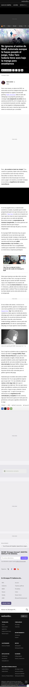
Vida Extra (17, 626)
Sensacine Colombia (19, 673)
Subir (23, 616)
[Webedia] (25, 1)
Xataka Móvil (5, 626)
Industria (4, 586)
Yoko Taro (10, 214)
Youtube (15, 569)
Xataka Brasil (5, 671)
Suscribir (24, 558)
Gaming (20, 26)
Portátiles (17, 589)
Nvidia (3, 595)
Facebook (13, 70)
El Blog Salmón (18, 656)
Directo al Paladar (6, 645)
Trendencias (4, 656)
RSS (18, 569)
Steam (9, 26)
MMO (3, 589)
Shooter (14, 26)
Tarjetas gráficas (19, 586)
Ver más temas (6, 603)
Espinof (16, 637)
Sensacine (17, 635)
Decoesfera (4, 658)
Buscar (26, 609)
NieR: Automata (11, 94)
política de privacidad (21, 561)
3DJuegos (17, 624)
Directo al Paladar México (7, 675)
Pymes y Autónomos (19, 658)
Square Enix (4, 311)
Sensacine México (19, 671)
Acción (15, 5)
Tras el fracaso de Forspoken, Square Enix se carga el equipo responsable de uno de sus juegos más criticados (15, 546)
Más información (23, 685)
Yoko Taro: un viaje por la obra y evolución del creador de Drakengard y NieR (13, 269)
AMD (3, 598)
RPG (4, 26)
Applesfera (4, 629)
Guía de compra (6, 5)
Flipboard (19, 70)
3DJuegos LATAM (19, 669)
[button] (10, 82)
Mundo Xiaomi (5, 633)
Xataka (3, 624)
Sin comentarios (7, 70)
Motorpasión (18, 645)
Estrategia (23, 5)
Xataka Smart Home (6, 631)
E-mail (22, 70)
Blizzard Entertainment (21, 598)
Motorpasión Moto (19, 648)
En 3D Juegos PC (7, 265)
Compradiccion (5, 660)
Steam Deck (18, 595)
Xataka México (5, 669)
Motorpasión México (19, 675)
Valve (16, 592)
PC (25, 26)
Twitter (16, 70)
